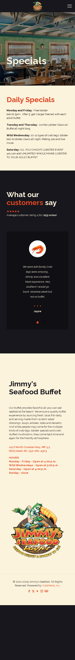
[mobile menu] (69, 6)
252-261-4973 (38, 450)
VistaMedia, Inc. (51, 585)
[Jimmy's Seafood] (37, 6)
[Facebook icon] (29, 591)
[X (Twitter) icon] (33, 591)
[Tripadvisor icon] (45, 591)
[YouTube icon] (37, 591)
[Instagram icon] (41, 591)
